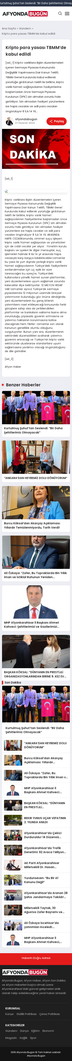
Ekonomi (48, 1031)
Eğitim (35, 1031)
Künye (9, 1014)
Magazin (11, 1038)
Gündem (11, 1031)
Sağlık (23, 1038)
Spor (33, 1038)
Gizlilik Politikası (26, 1014)
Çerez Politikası (49, 1014)
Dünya (24, 1031)
